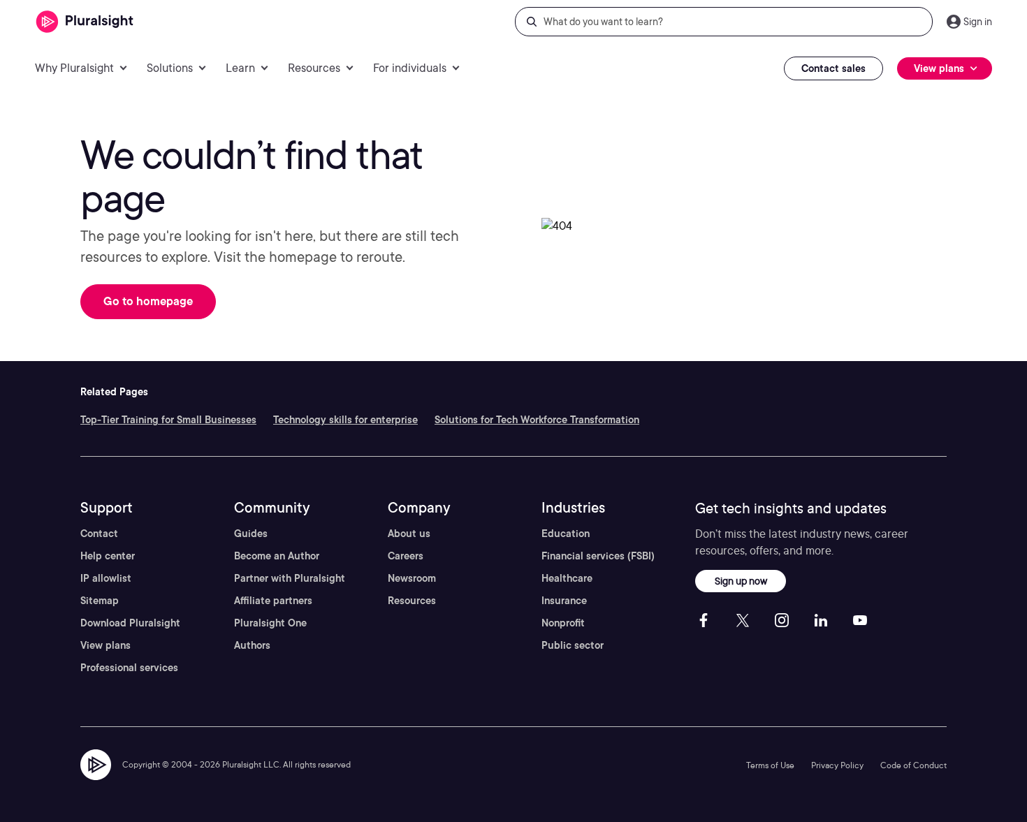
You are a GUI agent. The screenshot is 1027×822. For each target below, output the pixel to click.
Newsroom (412, 578)
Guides (251, 533)
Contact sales (833, 68)
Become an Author (276, 556)
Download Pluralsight (130, 623)
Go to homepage (148, 301)
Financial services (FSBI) (598, 556)
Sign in (977, 21)
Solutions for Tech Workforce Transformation (537, 419)
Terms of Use (770, 765)
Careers (405, 556)
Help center (107, 556)
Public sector (572, 645)
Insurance (564, 600)
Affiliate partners (273, 600)
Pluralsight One (270, 623)
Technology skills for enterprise (345, 419)
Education (565, 533)
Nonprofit (563, 623)
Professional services (129, 667)
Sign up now (741, 580)
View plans (105, 645)
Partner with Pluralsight (289, 578)
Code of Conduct (913, 765)
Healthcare (566, 578)
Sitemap (99, 600)
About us (409, 533)
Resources (412, 600)
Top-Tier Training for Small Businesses (168, 419)
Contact (99, 533)
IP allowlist (105, 578)
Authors (252, 645)
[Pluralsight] (85, 22)
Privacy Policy (837, 765)
